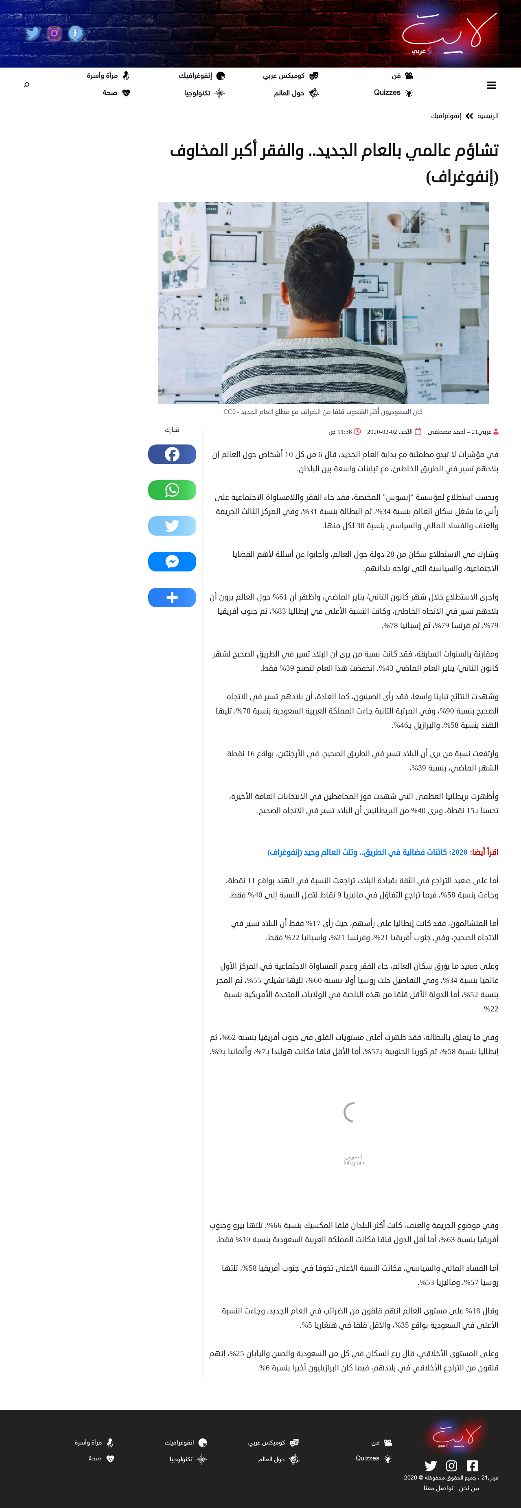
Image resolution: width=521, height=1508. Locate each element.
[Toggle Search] (26, 85)
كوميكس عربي (283, 76)
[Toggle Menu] (492, 85)
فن (396, 76)
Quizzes (387, 93)
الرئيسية (488, 116)
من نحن (469, 1489)
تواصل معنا (438, 1489)
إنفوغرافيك (195, 76)
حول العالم (289, 93)
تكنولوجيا (197, 93)
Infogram (354, 1163)
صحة (110, 93)
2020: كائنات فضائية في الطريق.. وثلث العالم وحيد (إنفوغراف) (367, 852)
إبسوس (354, 1156)
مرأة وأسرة (102, 76)
